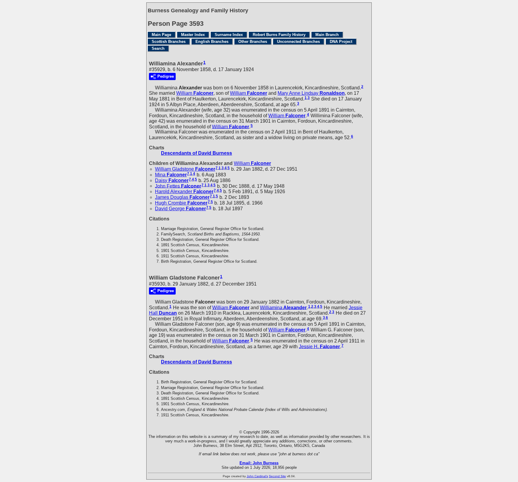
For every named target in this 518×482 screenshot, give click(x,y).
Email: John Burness (259, 463)
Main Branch (327, 34)
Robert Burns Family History (279, 34)
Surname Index (229, 34)
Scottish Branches (169, 41)
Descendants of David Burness (196, 153)
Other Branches (252, 41)
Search (158, 48)
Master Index (193, 34)
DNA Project (341, 41)
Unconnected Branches (298, 41)
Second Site (277, 476)
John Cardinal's (257, 476)
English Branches (211, 41)
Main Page (161, 34)
